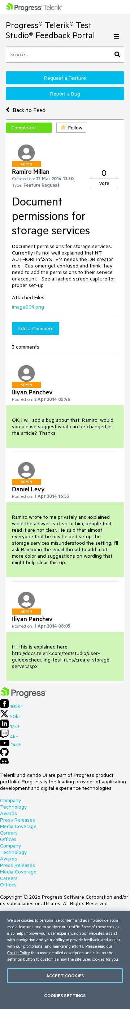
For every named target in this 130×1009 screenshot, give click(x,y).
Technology (13, 807)
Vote (104, 183)
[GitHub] (4, 754)
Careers (9, 832)
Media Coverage (18, 826)
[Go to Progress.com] (23, 696)
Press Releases (17, 820)
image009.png (28, 307)
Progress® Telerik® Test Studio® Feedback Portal (50, 30)
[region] (65, 960)
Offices (8, 839)
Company (10, 800)
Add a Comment (35, 328)
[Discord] (4, 763)
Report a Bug (65, 93)
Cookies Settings (65, 995)
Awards (8, 813)
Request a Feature (65, 78)
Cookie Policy (18, 952)
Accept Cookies (65, 975)
